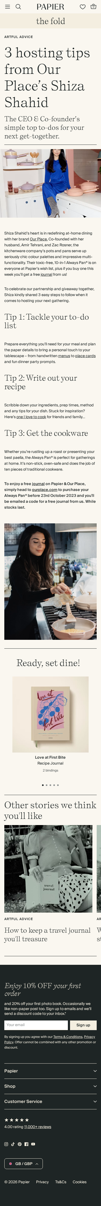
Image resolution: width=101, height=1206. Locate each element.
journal (46, 274)
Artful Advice (18, 37)
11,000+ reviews (37, 1127)
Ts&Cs (60, 1182)
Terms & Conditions (67, 1037)
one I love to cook (31, 417)
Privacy (42, 1182)
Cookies (79, 1182)
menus (64, 356)
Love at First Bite (50, 757)
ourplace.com (44, 490)
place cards (85, 356)
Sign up (83, 1025)
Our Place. (39, 239)
